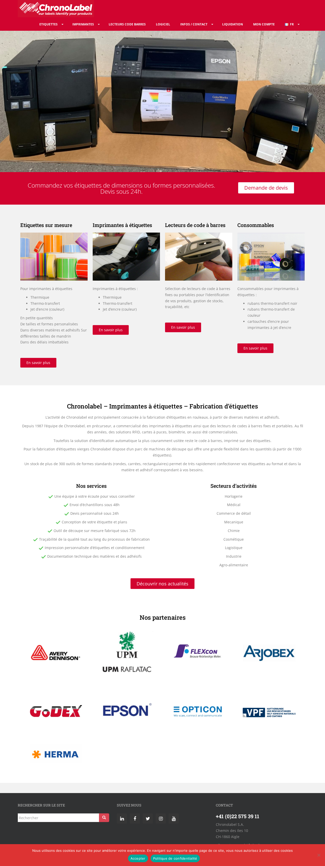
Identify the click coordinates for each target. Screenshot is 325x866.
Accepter (138, 858)
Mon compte (264, 24)
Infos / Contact (193, 24)
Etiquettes (48, 24)
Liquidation (232, 24)
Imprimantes (83, 24)
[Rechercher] (104, 817)
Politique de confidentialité (175, 858)
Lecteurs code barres (127, 24)
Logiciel (163, 24)
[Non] (318, 855)
